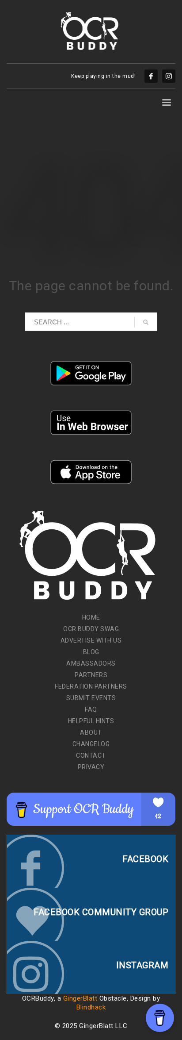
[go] (145, 322)
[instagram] (168, 76)
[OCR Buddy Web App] (91, 422)
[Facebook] (151, 76)
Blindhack (91, 1007)
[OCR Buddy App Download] (91, 373)
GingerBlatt (80, 998)
